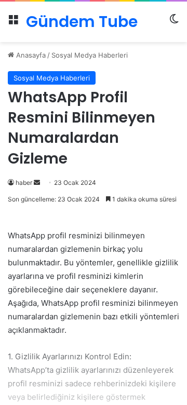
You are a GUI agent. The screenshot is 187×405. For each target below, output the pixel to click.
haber (24, 182)
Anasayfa (30, 55)
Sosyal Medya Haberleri (89, 55)
